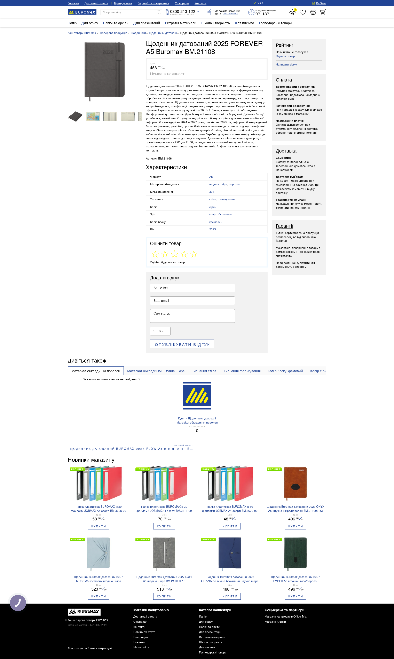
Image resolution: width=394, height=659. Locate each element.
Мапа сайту (141, 647)
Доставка (286, 151)
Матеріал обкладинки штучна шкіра (155, 370)
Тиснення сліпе (204, 370)
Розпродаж (140, 637)
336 (211, 191)
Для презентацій (146, 22)
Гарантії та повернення (153, 3)
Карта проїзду (230, 14)
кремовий (215, 222)
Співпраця (182, 3)
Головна (73, 3)
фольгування (227, 199)
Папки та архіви (115, 22)
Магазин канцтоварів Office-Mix (286, 616)
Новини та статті (144, 632)
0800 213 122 (182, 11)
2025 (212, 229)
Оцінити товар (285, 56)
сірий (212, 207)
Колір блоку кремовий (285, 370)
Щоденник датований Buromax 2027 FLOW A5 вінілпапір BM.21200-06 (132, 449)
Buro (85, 12)
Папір (72, 22)
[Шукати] (159, 12)
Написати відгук (286, 64)
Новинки (139, 642)
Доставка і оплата (96, 3)
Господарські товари (275, 22)
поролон (234, 184)
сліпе (212, 199)
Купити (98, 526)
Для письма (244, 22)
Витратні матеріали (180, 22)
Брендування (123, 3)
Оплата (284, 80)
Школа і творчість (215, 22)
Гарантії (284, 226)
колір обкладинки (221, 214)
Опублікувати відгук (182, 344)
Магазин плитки (275, 621)
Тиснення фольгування (242, 370)
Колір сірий (319, 370)
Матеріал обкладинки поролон (95, 370)
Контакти (200, 3)
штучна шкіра (218, 184)
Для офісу (89, 22)
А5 (211, 177)
